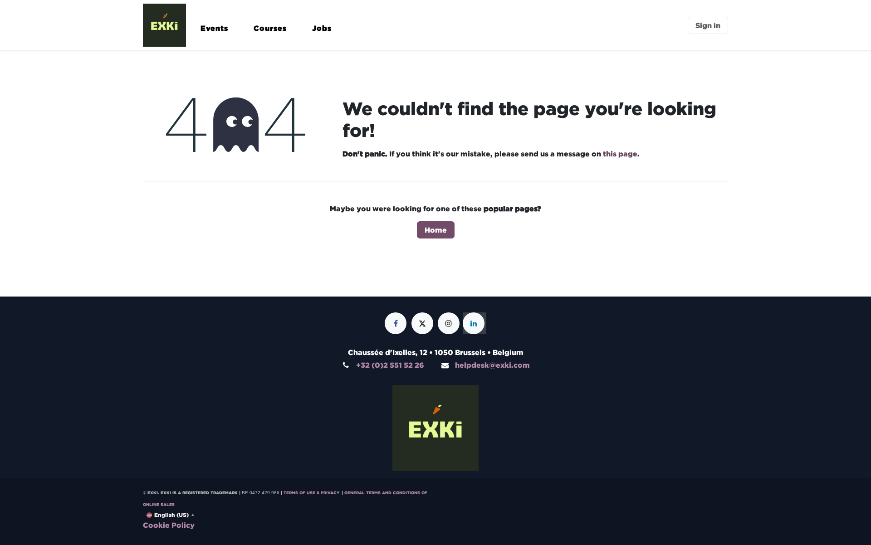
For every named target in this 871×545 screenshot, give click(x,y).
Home (436, 230)
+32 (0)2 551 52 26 (390, 365)
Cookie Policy (169, 525)
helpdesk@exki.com (492, 365)
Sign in (707, 25)
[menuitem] (214, 32)
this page (620, 154)
